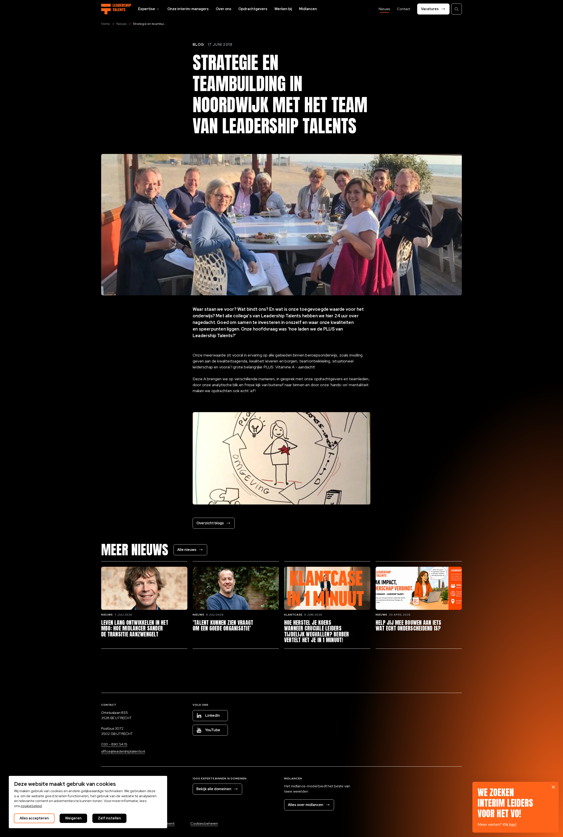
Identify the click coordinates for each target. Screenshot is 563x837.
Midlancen (308, 9)
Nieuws (384, 9)
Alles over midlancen (305, 804)
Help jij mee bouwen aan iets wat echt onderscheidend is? (408, 625)
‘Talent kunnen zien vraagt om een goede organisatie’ (223, 625)
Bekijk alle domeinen (213, 789)
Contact (403, 9)
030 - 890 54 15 (114, 744)
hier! (512, 824)
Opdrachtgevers (252, 9)
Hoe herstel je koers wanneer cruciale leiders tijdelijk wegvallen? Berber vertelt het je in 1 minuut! (316, 631)
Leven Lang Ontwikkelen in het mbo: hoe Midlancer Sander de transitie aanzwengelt (134, 628)
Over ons (223, 9)
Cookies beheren (204, 823)
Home (105, 24)
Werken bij (283, 9)
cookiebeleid (31, 806)
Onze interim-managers (188, 9)
